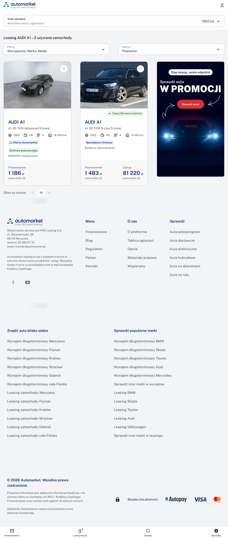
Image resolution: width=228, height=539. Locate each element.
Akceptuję (130, 136)
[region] (115, 101)
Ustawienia (98, 136)
